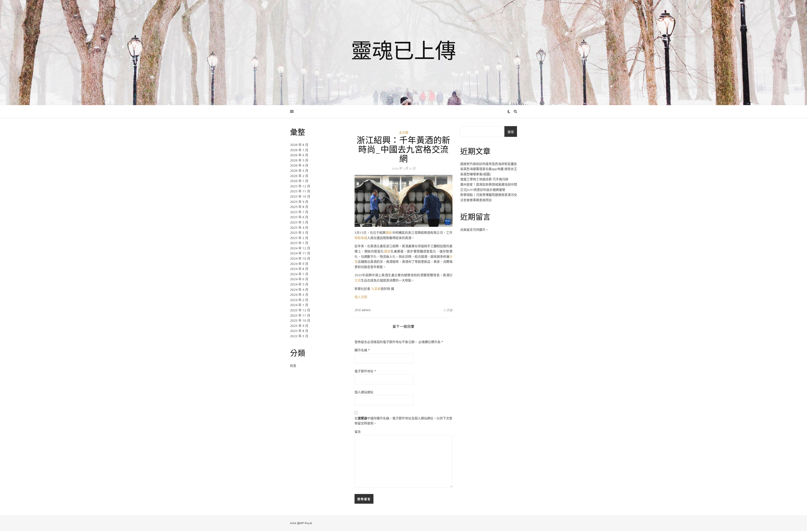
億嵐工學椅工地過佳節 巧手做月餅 (484, 179)
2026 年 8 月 (299, 145)
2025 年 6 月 (299, 217)
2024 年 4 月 (299, 289)
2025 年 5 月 (299, 222)
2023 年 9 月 (299, 326)
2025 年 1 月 (299, 243)
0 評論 (448, 310)
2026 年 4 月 (299, 165)
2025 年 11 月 (300, 191)
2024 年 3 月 (299, 294)
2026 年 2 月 (299, 176)
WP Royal (306, 523)
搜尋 (511, 132)
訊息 (293, 365)
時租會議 (361, 238)
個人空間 (361, 297)
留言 (358, 431)
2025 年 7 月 (299, 212)
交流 (358, 280)
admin (366, 310)
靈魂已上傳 (403, 50)
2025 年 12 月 (300, 186)
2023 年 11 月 (300, 315)
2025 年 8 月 (299, 207)
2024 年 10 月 (300, 258)
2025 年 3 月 (299, 232)
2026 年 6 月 (299, 155)
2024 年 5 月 (299, 284)
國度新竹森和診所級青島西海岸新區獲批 (488, 164)
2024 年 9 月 (299, 264)
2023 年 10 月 (300, 320)
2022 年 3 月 (299, 336)
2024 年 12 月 (300, 248)
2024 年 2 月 (299, 300)
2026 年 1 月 (299, 181)
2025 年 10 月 (300, 196)
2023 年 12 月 (300, 310)
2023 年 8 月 (299, 331)
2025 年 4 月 (299, 227)
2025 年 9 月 (299, 201)
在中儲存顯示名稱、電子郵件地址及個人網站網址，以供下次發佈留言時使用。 (403, 420)
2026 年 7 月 (299, 150)
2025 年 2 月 (299, 238)
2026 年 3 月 (299, 170)
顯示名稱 (362, 350)
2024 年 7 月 (299, 274)
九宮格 (376, 289)
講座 (389, 232)
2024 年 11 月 (300, 253)
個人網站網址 (364, 392)
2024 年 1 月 (299, 305)
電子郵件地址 (365, 371)
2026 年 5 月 (299, 160)
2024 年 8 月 (299, 269)
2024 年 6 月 (299, 279)
